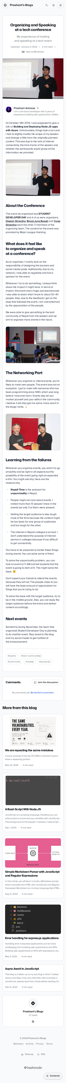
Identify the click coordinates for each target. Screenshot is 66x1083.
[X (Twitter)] (37, 108)
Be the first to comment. (42, 693)
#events (12, 656)
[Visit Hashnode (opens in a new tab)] (33, 1068)
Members (18, 1044)
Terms (49, 1044)
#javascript (44, 662)
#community (14, 662)
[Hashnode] (33, 1022)
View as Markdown (35, 51)
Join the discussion (48, 682)
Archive (29, 1044)
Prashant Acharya (24, 108)
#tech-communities (31, 656)
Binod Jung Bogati (37, 221)
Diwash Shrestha (16, 221)
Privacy (40, 1044)
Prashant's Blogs (21, 5)
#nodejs (30, 662)
